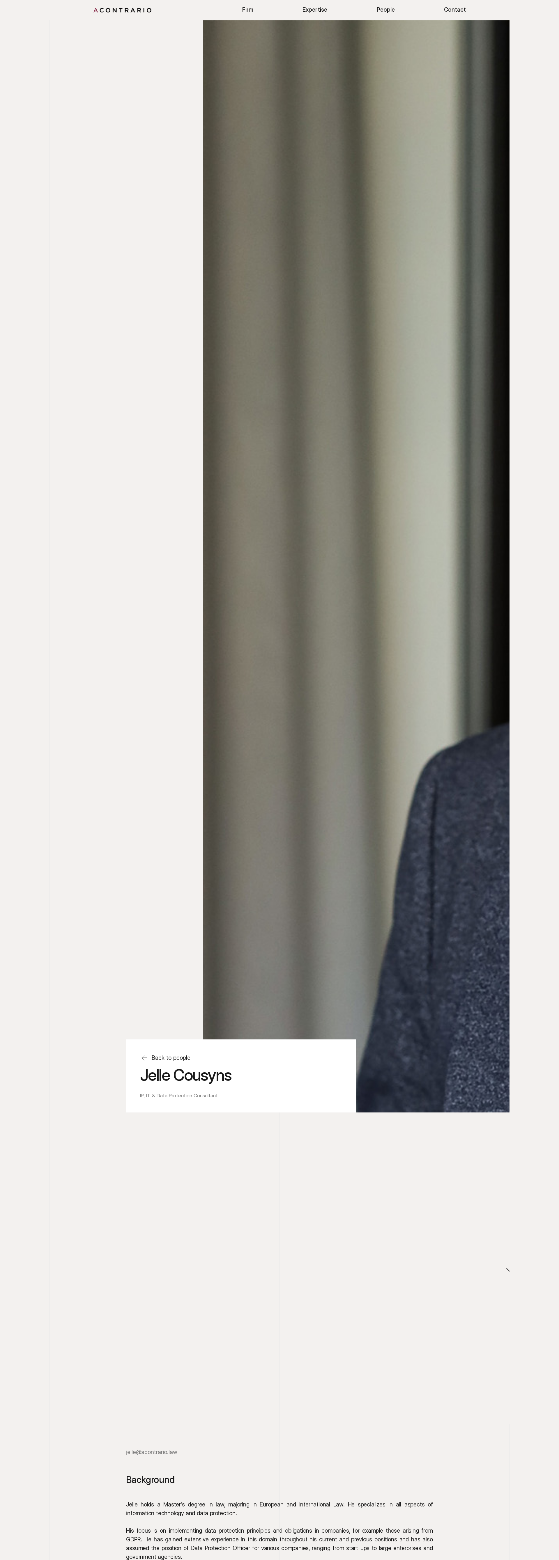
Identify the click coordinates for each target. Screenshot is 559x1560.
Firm (247, 9)
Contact (455, 9)
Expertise (315, 9)
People (386, 9)
